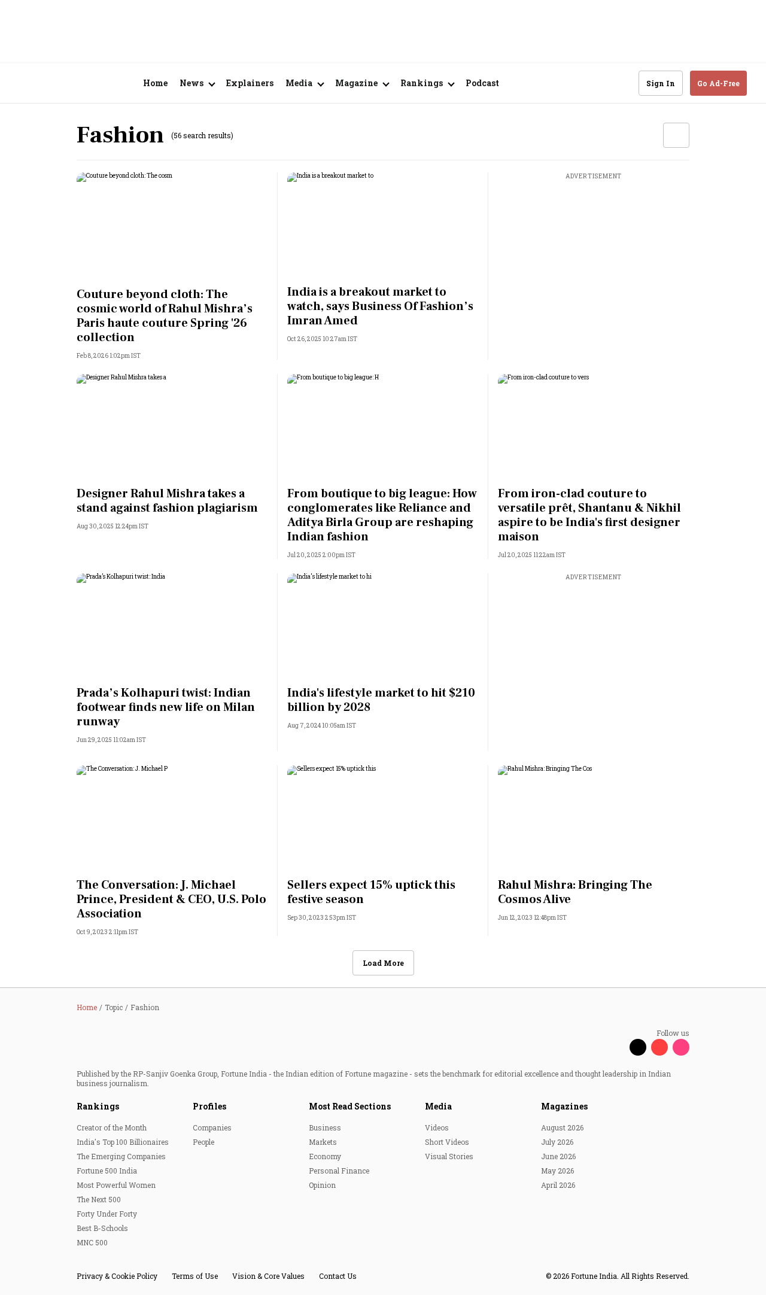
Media (438, 1106)
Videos (437, 1127)
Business (325, 1127)
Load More (383, 963)
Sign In (660, 83)
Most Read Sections (350, 1106)
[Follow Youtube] (659, 1047)
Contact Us (338, 1276)
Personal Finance (339, 1170)
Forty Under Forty (107, 1213)
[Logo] (83, 83)
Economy (325, 1156)
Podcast (482, 83)
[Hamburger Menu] (26, 83)
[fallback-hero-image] (172, 226)
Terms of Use (195, 1276)
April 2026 (558, 1185)
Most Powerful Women (116, 1185)
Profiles (209, 1106)
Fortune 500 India (107, 1170)
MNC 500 (92, 1242)
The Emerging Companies (121, 1156)
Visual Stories (449, 1156)
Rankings (98, 1106)
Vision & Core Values (268, 1276)
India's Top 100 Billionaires (123, 1142)
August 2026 (562, 1127)
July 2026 (557, 1142)
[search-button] (622, 82)
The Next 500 (99, 1199)
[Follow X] (638, 1047)
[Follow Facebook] (616, 1047)
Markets (323, 1142)
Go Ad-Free (718, 83)
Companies (212, 1127)
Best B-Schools (102, 1228)
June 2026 (558, 1156)
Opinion (322, 1185)
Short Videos (447, 1142)
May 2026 (557, 1170)
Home (155, 83)
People (203, 1142)
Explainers (249, 83)
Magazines (564, 1106)
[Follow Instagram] (681, 1047)
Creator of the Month (112, 1127)
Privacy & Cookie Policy (117, 1276)
